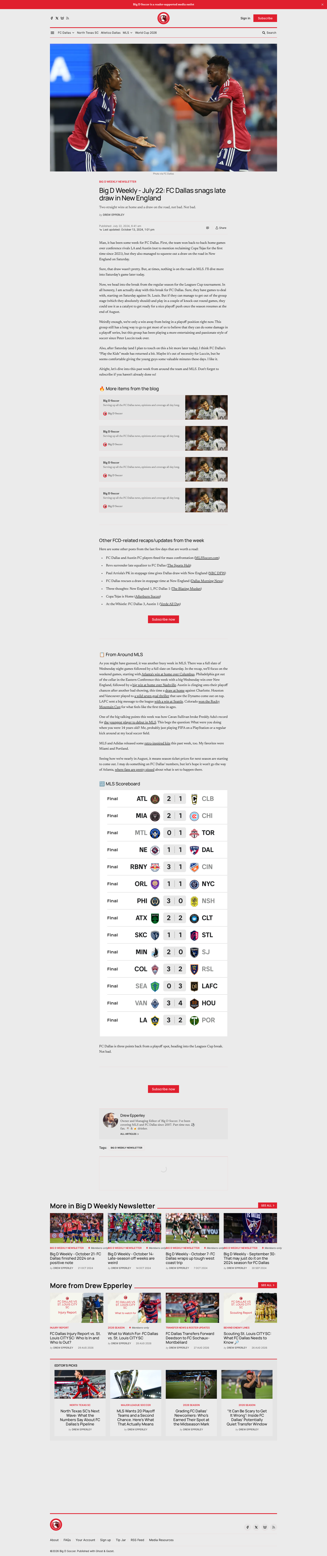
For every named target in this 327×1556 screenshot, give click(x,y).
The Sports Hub (178, 565)
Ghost (99, 1551)
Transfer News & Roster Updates (188, 1327)
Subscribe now (163, 619)
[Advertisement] (163, 1474)
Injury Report (59, 1327)
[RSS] (67, 18)
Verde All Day (170, 604)
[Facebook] (51, 18)
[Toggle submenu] (73, 32)
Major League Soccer (136, 1405)
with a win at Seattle (168, 701)
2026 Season (116, 1327)
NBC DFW (217, 573)
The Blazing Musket (186, 589)
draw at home (175, 690)
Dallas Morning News (206, 581)
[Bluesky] (62, 18)
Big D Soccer (68, 1551)
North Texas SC (80, 1405)
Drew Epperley (114, 214)
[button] (64, 33)
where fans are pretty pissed (134, 770)
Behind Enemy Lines (236, 1327)
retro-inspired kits (157, 743)
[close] (322, 5)
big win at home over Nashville (154, 685)
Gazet (110, 1551)
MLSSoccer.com (207, 558)
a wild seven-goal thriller (151, 696)
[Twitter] (57, 18)
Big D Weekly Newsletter (117, 181)
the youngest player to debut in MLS (130, 722)
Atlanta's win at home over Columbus (168, 674)
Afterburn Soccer (147, 596)
